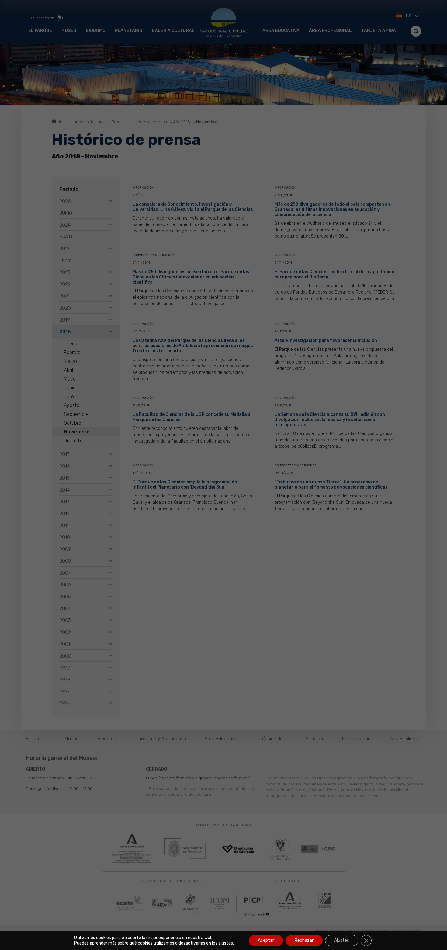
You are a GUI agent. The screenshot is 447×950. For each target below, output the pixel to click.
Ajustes (341, 940)
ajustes (225, 943)
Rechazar (304, 940)
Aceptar (266, 940)
